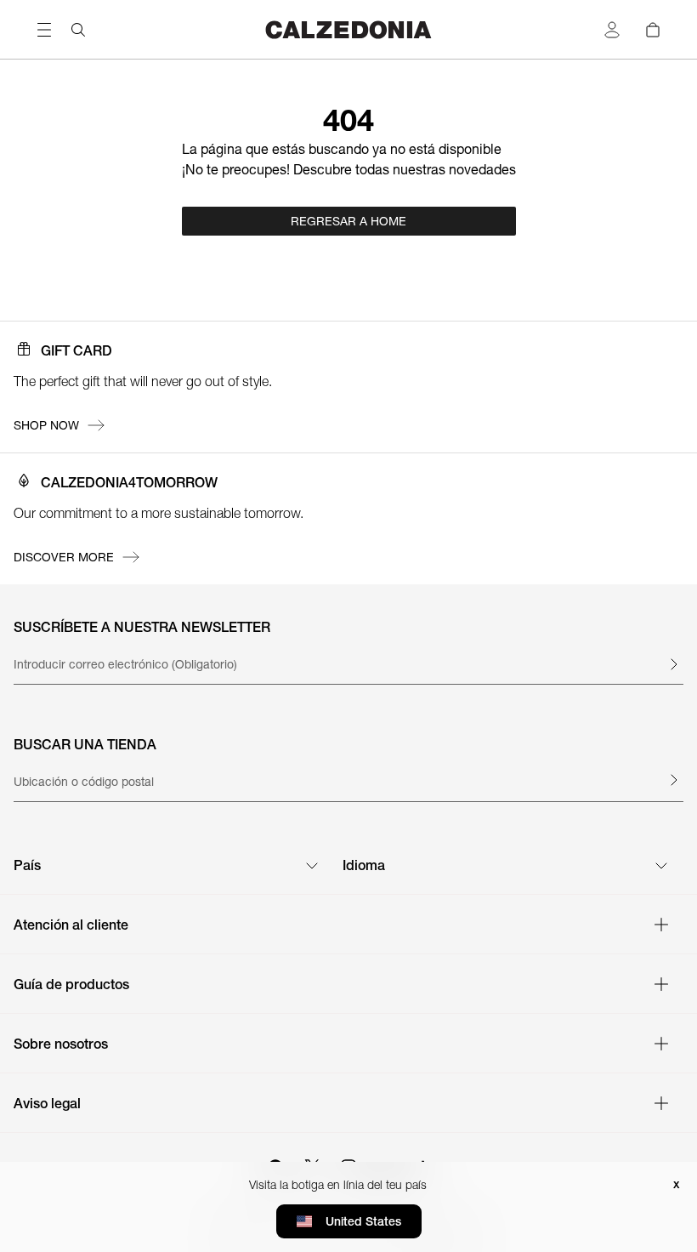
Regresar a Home (348, 221)
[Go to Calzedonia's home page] (348, 29)
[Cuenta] (612, 30)
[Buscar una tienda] (673, 780)
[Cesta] (653, 30)
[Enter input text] (673, 664)
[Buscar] (78, 30)
